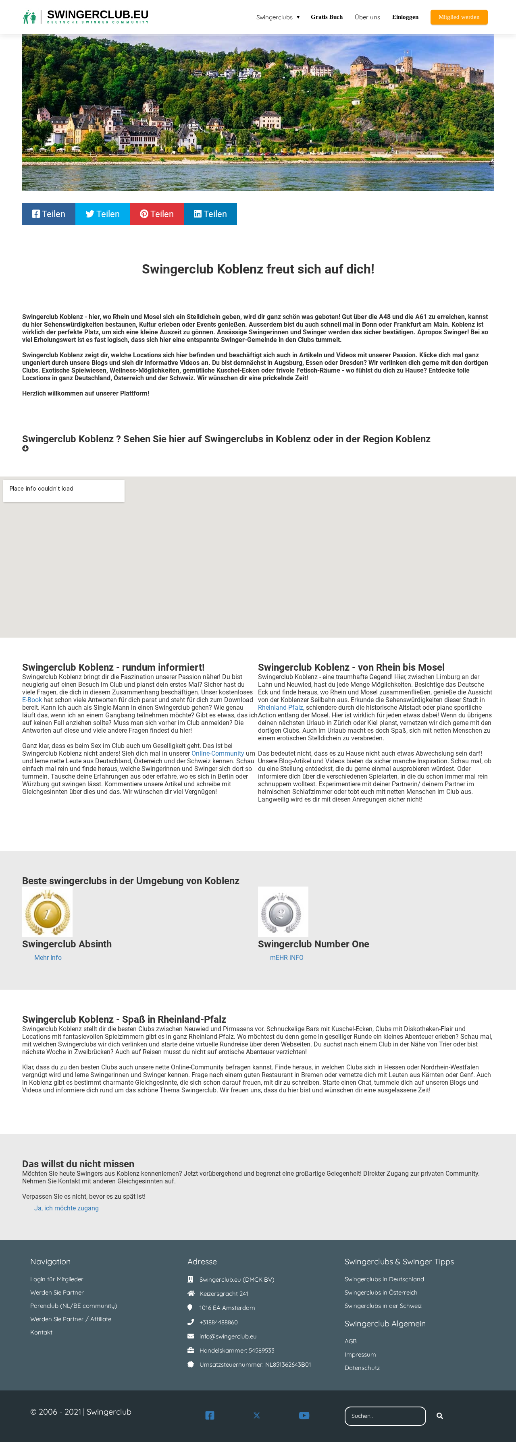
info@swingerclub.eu (228, 1336)
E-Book (32, 700)
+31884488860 (219, 1322)
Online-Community (217, 753)
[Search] (439, 1416)
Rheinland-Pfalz (280, 707)
